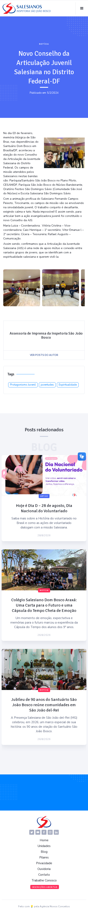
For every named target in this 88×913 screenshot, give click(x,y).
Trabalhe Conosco (44, 880)
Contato (44, 875)
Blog (44, 852)
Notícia (44, 44)
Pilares (44, 857)
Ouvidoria (44, 869)
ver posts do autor (44, 355)
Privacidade (44, 863)
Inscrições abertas (44, 887)
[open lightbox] (21, 287)
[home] (26, 8)
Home (44, 840)
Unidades (44, 846)
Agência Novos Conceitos (55, 906)
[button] (82, 8)
